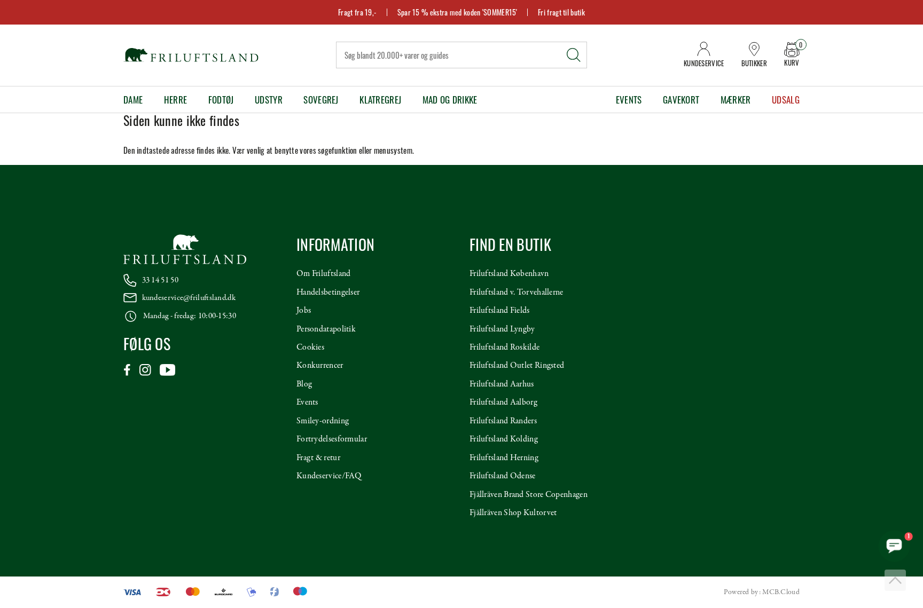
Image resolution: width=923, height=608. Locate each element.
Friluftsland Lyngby (502, 329)
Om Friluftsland (323, 274)
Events (629, 99)
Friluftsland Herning (504, 458)
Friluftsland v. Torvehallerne (517, 292)
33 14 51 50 (160, 280)
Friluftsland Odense (503, 476)
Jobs (303, 311)
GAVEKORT (681, 99)
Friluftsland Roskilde (504, 347)
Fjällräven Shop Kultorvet (513, 513)
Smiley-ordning (322, 421)
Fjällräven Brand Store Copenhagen (529, 495)
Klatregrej (380, 99)
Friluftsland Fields (500, 311)
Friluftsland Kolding (504, 439)
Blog (304, 384)
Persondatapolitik (326, 329)
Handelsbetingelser (327, 292)
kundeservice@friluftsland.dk (189, 298)
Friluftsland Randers (503, 421)
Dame (133, 99)
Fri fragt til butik (561, 12)
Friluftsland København (509, 274)
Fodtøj (221, 99)
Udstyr (269, 99)
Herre (175, 99)
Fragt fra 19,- (357, 12)
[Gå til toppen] (895, 580)
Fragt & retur (318, 458)
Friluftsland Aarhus (502, 384)
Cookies (310, 347)
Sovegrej (320, 99)
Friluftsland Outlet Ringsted (517, 366)
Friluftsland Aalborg (503, 402)
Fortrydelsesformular (331, 439)
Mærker (736, 99)
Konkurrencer (319, 366)
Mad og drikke (450, 99)
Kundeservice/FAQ (329, 476)
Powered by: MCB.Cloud (762, 592)
